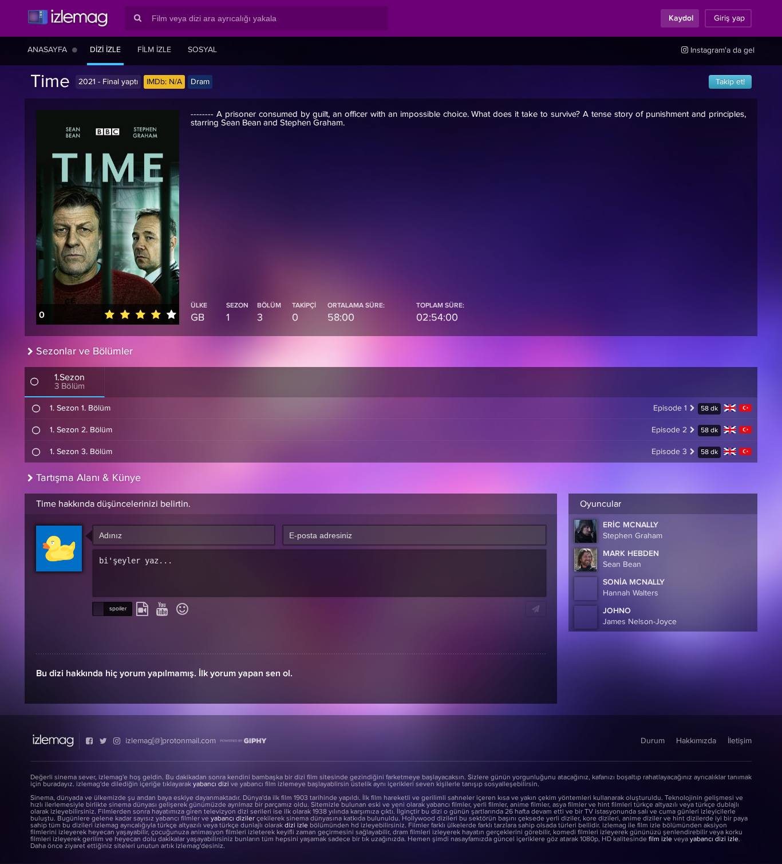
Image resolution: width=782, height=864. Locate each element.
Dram (200, 82)
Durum (653, 741)
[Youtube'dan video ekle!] (162, 610)
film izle (660, 839)
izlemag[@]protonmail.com (170, 741)
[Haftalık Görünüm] (74, 50)
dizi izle (296, 825)
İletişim (740, 741)
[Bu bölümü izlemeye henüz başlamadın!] (36, 408)
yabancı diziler (233, 818)
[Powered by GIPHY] (243, 740)
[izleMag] (67, 18)
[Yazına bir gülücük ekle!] (182, 610)
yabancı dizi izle (714, 839)
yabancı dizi (211, 784)
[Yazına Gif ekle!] (142, 610)
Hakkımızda (696, 741)
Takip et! (730, 82)
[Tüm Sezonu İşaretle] (34, 381)
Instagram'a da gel (721, 50)
